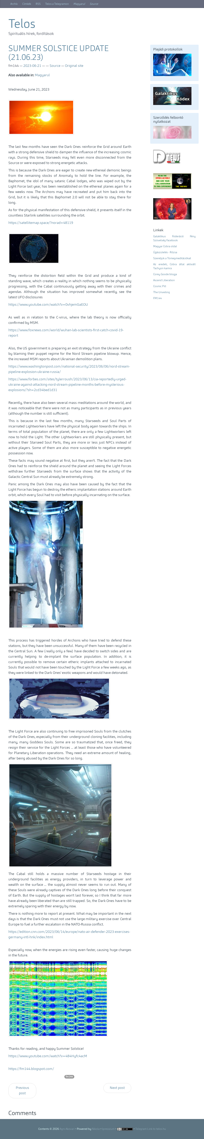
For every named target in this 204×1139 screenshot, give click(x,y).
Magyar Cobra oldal (165, 246)
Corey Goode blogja (165, 274)
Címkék (26, 4)
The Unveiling (161, 292)
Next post (117, 1088)
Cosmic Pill (159, 286)
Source (94, 4)
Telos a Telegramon (57, 4)
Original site (74, 66)
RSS (38, 4)
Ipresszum (108, 1129)
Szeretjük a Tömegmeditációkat (172, 258)
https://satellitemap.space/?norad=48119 (40, 223)
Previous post (22, 1090)
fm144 (69, 1077)
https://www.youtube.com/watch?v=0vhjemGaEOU (48, 305)
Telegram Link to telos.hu (150, 1129)
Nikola (96, 1129)
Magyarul (79, 4)
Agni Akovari (67, 1129)
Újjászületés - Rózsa (165, 252)
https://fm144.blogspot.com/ (31, 1069)
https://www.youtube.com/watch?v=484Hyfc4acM (47, 1056)
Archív (14, 4)
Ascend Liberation (164, 280)
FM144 (157, 298)
